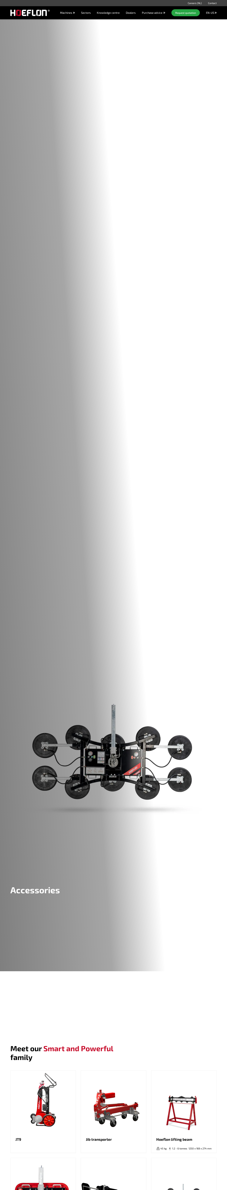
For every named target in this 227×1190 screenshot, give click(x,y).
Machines (66, 12)
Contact (212, 3)
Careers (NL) (195, 3)
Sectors (86, 12)
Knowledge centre (108, 12)
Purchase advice (152, 12)
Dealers (131, 12)
